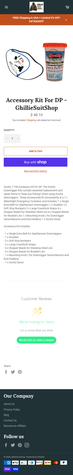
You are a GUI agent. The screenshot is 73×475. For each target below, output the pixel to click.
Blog (6, 414)
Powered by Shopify (35, 457)
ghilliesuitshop (18, 457)
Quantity (9, 130)
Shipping (31, 120)
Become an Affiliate (15, 425)
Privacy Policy (12, 409)
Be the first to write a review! (36, 340)
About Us (9, 403)
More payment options (35, 171)
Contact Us (10, 420)
